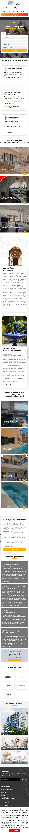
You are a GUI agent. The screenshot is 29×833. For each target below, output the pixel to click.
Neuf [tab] (16, 33)
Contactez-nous (14, 549)
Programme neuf (5, 794)
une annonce (14, 14)
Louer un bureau (4, 805)
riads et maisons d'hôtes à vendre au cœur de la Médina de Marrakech (14, 277)
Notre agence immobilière (7, 798)
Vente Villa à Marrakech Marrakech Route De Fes (8, 168)
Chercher (14, 50)
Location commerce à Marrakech (9, 807)
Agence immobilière (20, 359)
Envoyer (24, 779)
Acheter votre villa (7, 354)
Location (3, 792)
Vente (2, 791)
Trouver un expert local (7, 789)
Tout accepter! (14, 830)
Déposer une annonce (14, 660)
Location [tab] (10, 33)
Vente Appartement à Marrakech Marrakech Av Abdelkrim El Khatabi (11, 422)
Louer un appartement (6, 802)
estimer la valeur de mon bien (8, 788)
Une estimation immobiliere (13, 118)
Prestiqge (3, 795)
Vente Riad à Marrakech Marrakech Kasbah (8, 476)
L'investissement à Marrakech (14, 93)
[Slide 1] (13, 512)
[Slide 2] (15, 512)
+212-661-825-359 (6, 11)
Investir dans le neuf (6, 786)
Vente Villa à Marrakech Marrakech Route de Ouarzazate (11, 198)
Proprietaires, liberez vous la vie (15, 69)
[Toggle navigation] (27, 18)
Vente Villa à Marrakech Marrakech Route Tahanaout (10, 503)
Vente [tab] (3, 33)
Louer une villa (4, 803)
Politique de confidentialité (20, 827)
